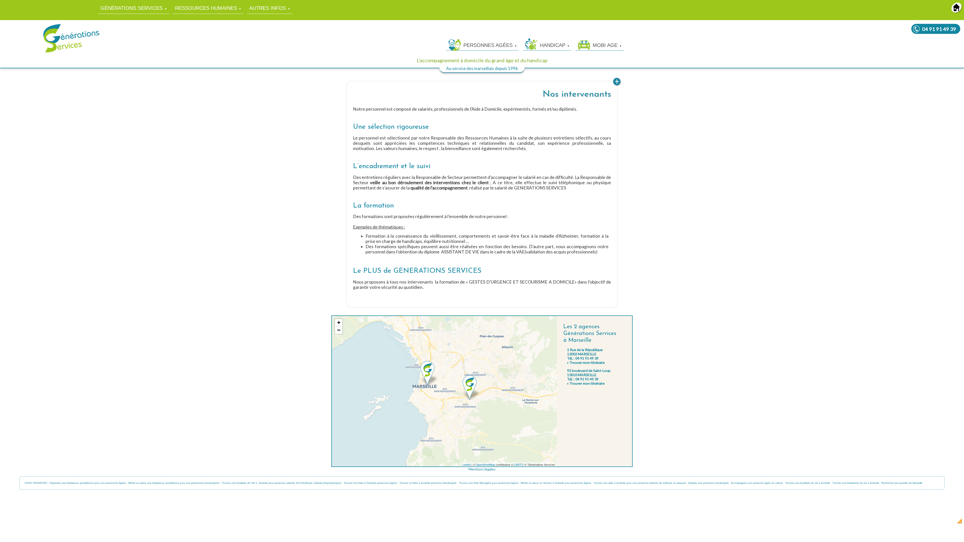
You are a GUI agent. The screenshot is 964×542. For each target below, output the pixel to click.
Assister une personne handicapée (708, 483)
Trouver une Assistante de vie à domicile (855, 483)
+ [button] (338, 322)
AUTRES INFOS (267, 8)
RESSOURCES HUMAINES (206, 8)
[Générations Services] (71, 52)
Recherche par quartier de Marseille (902, 483)
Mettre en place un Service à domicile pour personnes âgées (556, 483)
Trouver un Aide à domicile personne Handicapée (428, 483)
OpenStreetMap (485, 464)
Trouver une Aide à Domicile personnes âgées (370, 483)
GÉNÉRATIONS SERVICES (131, 8)
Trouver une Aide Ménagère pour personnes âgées (488, 483)
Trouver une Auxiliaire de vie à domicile (807, 483)
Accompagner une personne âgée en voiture (757, 483)
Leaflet (466, 464)
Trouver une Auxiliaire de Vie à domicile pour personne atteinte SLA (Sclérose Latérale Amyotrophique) (281, 483)
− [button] (338, 330)
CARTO (519, 464)
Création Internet (946, 522)
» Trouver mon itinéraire (586, 362)
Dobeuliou (930, 522)
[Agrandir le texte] (617, 84)
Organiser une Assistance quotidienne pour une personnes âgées (87, 483)
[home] (956, 11)
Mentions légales (482, 469)
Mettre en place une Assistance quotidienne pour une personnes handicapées (173, 483)
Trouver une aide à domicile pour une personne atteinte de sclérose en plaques (639, 483)
